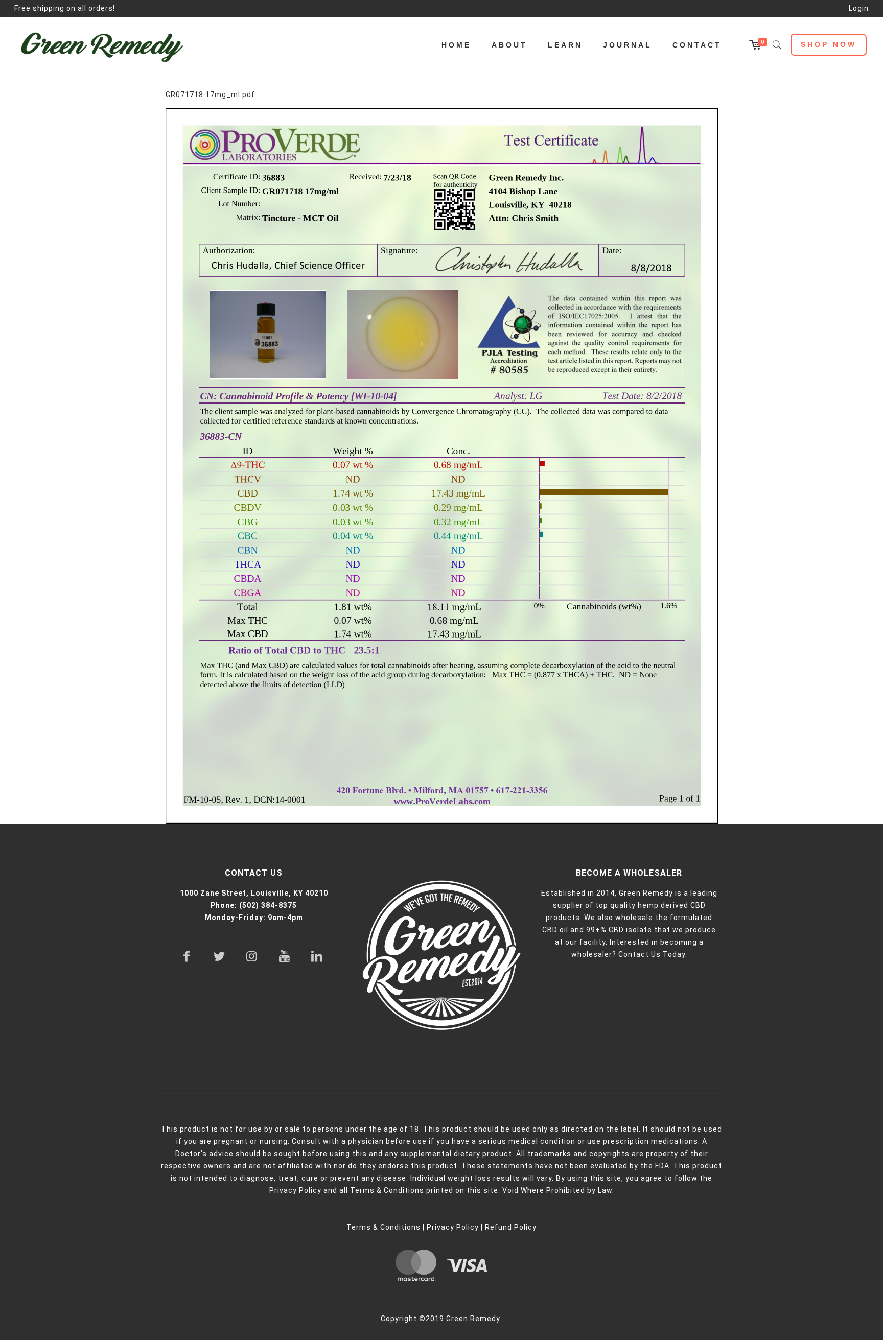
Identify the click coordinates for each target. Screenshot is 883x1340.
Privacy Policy (453, 1227)
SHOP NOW (828, 44)
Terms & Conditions (383, 1227)
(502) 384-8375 (268, 905)
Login (859, 8)
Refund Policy (511, 1227)
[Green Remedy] (107, 45)
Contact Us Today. (652, 954)
